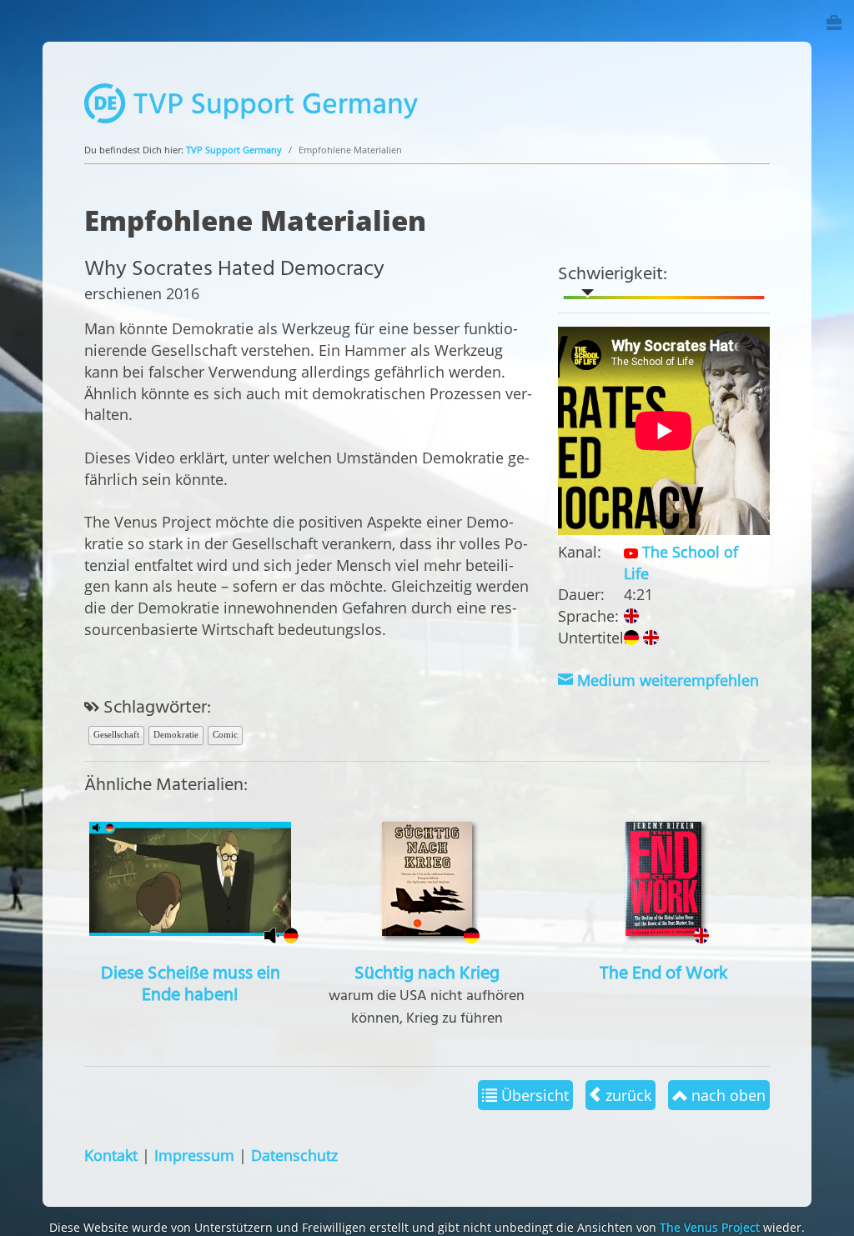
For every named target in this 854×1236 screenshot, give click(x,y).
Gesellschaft (116, 734)
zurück (626, 1094)
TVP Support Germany (234, 149)
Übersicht (533, 1094)
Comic (225, 734)
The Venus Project (710, 1227)
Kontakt (111, 1154)
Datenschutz (294, 1154)
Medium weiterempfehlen (666, 679)
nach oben (726, 1094)
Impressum (194, 1154)
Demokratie (175, 734)
